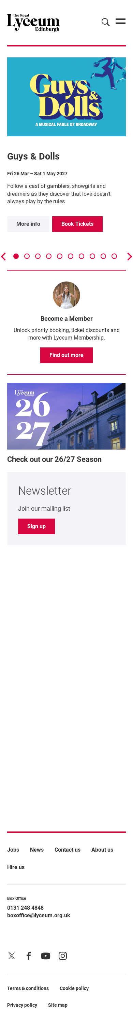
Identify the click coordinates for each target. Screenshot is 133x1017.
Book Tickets (77, 224)
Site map (58, 1005)
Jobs (13, 850)
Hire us (16, 867)
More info (28, 224)
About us (102, 850)
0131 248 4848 (25, 908)
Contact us (67, 850)
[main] (66, 427)
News (37, 850)
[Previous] (4, 256)
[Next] (129, 256)
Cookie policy (74, 988)
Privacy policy (22, 1005)
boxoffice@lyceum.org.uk (38, 915)
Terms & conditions (28, 988)
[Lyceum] (33, 22)
